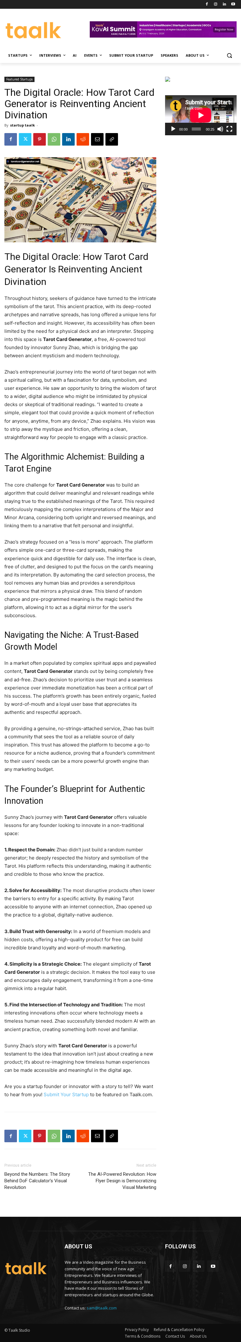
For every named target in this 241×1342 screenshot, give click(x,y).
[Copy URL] (111, 139)
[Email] (97, 139)
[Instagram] (215, 4)
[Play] (173, 129)
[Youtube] (233, 4)
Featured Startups (19, 79)
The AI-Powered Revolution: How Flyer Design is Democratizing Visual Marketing (122, 1180)
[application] (201, 115)
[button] (229, 55)
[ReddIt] (83, 139)
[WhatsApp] (54, 139)
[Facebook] (207, 4)
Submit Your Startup (66, 1094)
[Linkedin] (224, 4)
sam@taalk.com (102, 1308)
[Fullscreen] (229, 129)
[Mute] (220, 129)
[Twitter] (25, 139)
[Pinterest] (39, 139)
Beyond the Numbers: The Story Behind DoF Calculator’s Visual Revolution (37, 1180)
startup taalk (22, 125)
